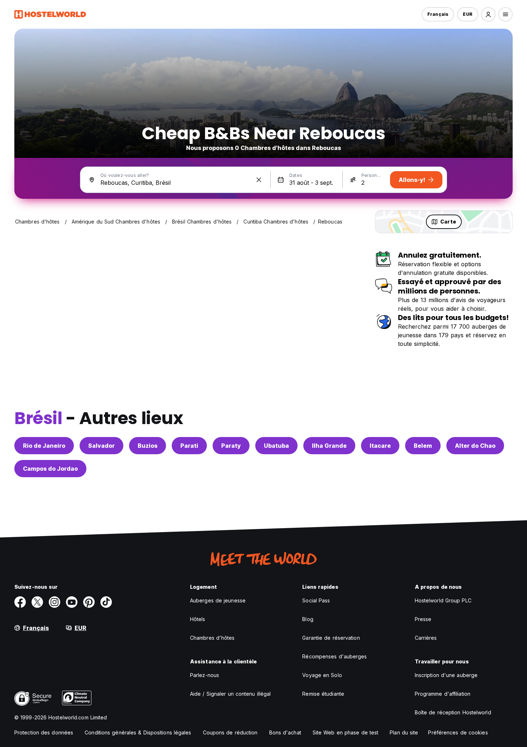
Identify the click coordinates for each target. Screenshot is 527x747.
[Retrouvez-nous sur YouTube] (71, 602)
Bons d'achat (285, 732)
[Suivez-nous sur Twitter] (37, 602)
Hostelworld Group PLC (443, 600)
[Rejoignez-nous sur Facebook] (20, 602)
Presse (423, 619)
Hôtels (197, 619)
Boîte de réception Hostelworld (453, 712)
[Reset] (258, 179)
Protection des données (43, 732)
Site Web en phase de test (346, 732)
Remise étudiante (323, 694)
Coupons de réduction (230, 732)
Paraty (231, 445)
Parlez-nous (204, 675)
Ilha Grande (329, 445)
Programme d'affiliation (442, 694)
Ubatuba (276, 445)
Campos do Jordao (50, 468)
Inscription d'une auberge (446, 675)
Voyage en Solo (322, 675)
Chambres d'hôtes (212, 638)
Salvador (101, 445)
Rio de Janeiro (44, 445)
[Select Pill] (488, 14)
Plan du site (404, 732)
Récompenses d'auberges (334, 656)
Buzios (147, 445)
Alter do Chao (475, 445)
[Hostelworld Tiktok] (106, 602)
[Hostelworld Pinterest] (89, 602)
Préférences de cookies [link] (458, 732)
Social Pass (316, 600)
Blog (307, 619)
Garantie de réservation (331, 638)
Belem (423, 445)
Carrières (426, 638)
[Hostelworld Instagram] (54, 602)
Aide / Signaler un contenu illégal (230, 694)
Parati (189, 445)
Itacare (380, 445)
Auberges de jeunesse (218, 600)
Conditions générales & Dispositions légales (138, 732)
